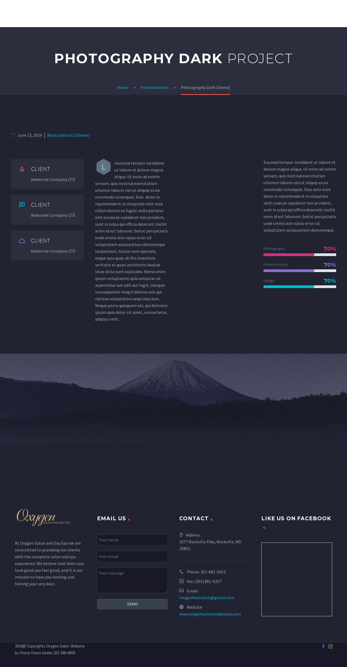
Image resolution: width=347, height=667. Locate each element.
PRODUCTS (257, 13)
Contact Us (328, 13)
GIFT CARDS (291, 13)
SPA (199, 13)
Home (154, 13)
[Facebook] (323, 646)
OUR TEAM (224, 13)
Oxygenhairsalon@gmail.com (206, 597)
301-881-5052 (213, 572)
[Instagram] (330, 646)
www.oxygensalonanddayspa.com (210, 614)
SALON (178, 13)
